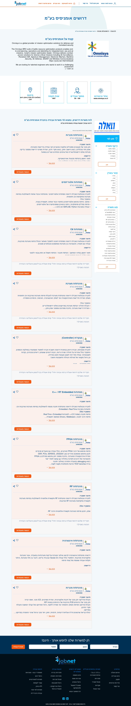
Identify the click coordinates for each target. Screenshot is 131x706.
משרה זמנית (111, 153)
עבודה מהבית (111, 246)
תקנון (118, 679)
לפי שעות (112, 158)
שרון (114, 178)
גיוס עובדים (56, 3)
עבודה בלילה (111, 227)
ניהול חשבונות (56, 683)
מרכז (113, 176)
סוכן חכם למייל (94, 3)
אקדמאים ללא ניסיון (109, 210)
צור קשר (85, 3)
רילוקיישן (112, 239)
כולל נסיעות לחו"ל (110, 224)
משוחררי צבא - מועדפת (34, 673)
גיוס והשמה (77, 675)
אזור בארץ (112, 172)
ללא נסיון (39, 686)
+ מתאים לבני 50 (110, 219)
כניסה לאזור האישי (107, 3)
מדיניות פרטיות (114, 683)
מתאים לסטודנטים (110, 215)
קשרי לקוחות (37, 683)
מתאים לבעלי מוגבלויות (108, 256)
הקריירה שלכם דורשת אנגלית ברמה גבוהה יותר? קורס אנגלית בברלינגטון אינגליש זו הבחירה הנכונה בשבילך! (54, 265)
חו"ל (114, 192)
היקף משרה (112, 145)
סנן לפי (110, 138)
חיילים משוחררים (110, 241)
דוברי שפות (112, 231)
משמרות (113, 156)
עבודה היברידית (111, 260)
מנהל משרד (96, 682)
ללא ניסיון (112, 234)
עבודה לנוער (112, 236)
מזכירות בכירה (56, 673)
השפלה (113, 188)
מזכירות (97, 679)
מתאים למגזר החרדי (109, 251)
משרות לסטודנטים (35, 679)
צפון (114, 183)
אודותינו (117, 669)
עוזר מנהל (96, 689)
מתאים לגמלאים (110, 248)
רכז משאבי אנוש (75, 691)
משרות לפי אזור (36, 690)
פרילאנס (113, 229)
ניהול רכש (38, 676)
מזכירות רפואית (56, 676)
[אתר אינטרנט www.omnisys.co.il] (101, 92)
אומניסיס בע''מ (76, 138)
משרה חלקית (111, 151)
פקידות (97, 685)
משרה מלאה (111, 149)
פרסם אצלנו (115, 673)
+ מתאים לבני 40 (110, 222)
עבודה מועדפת (111, 217)
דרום (113, 185)
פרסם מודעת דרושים (44, 3)
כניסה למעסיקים (67, 3)
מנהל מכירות (57, 679)
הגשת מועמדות (23, 172)
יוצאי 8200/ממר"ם (110, 212)
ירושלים (113, 180)
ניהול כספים (76, 682)
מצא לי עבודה (18, 647)
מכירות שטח (76, 679)
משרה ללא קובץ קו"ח (109, 258)
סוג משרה (113, 207)
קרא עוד (52, 163)
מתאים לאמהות (110, 243)
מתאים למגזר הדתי (110, 253)
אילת (113, 190)
